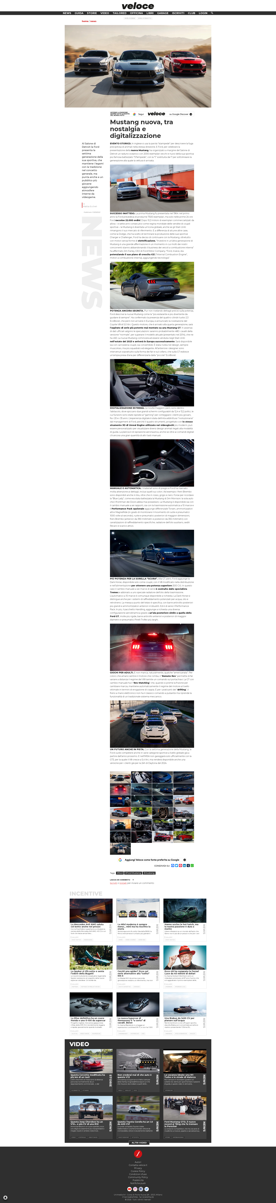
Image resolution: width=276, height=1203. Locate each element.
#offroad (82, 1137)
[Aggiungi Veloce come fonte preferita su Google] (152, 860)
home (85, 21)
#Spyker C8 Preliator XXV (90, 986)
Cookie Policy (138, 1171)
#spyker (75, 986)
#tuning (85, 1090)
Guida (79, 13)
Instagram (135, 1189)
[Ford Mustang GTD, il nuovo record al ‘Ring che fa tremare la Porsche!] (184, 1108)
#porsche (169, 1090)
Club (191, 13)
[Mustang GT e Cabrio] (183, 801)
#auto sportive (124, 986)
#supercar (96, 1033)
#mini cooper (130, 940)
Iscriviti (178, 13)
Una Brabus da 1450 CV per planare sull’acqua (179, 1019)
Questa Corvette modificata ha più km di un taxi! (88, 1076)
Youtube (129, 1189)
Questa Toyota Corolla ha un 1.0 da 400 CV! (135, 1123)
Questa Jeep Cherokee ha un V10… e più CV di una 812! (87, 1123)
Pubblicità (138, 1180)
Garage (163, 13)
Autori (138, 1162)
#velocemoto (144, 18)
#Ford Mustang (133, 873)
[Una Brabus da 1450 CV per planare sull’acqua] (184, 1004)
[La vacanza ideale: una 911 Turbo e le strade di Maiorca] (184, 1061)
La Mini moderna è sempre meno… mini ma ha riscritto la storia (134, 926)
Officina (136, 13)
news (93, 21)
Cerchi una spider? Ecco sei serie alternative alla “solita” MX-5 (133, 973)
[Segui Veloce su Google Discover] (152, 113)
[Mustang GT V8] (120, 813)
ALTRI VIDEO (139, 1142)
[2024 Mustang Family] (120, 777)
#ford (120, 873)
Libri (150, 13)
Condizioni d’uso (138, 1174)
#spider (136, 986)
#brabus (168, 1033)
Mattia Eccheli (90, 206)
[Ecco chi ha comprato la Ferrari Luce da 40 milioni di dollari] (184, 958)
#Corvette (75, 1090)
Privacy (138, 1168)
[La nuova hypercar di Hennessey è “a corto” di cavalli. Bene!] (138, 1004)
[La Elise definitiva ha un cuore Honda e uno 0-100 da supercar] (91, 1004)
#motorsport (123, 1137)
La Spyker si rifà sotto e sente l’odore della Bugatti (87, 972)
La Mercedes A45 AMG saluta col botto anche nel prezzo (87, 925)
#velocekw (130, 18)
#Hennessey (123, 1033)
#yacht (192, 1033)
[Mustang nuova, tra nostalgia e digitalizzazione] (138, 66)
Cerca (212, 13)
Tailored (119, 13)
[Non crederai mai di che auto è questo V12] (138, 1061)
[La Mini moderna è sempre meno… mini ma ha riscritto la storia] (138, 911)
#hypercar (134, 1033)
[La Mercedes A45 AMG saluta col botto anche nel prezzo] (91, 911)
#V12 (135, 1090)
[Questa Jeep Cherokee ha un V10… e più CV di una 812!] (91, 1108)
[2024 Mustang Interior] (141, 777)
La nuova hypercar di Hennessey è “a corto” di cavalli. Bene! (131, 1020)
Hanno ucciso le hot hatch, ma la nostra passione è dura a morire (181, 926)
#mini (120, 940)
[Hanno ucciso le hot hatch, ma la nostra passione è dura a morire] (184, 911)
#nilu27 (128, 1090)
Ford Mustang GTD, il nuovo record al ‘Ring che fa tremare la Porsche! (181, 1124)
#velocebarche (181, 1033)
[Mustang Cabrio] (162, 837)
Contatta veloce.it (138, 1165)
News (67, 13)
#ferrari (168, 986)
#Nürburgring (178, 1137)
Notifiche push (138, 1183)
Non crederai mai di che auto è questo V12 (135, 1076)
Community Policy (138, 1177)
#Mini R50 (141, 940)
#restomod (84, 1033)
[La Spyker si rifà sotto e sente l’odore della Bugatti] (91, 958)
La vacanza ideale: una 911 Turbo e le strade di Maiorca (180, 1076)
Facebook (141, 1189)
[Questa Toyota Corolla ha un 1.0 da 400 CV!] (138, 1108)
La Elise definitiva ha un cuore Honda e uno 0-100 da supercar (88, 1019)
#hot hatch (76, 940)
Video (104, 13)
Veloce (138, 5)
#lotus (74, 1033)
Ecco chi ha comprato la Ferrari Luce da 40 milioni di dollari (182, 972)
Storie (92, 13)
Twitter (146, 1189)
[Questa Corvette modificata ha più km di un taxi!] (91, 1061)
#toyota (135, 1137)
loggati (123, 883)
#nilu (120, 1090)
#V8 (143, 1033)
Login (203, 13)
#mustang (149, 873)
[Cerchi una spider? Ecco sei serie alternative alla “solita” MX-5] (138, 958)
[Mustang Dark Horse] (162, 777)
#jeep (73, 1137)
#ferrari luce (180, 986)
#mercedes (88, 940)
